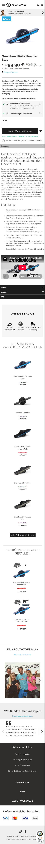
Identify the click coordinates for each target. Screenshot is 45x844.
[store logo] (16, 5)
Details (3, 288)
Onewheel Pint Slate (22, 413)
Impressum (10, 836)
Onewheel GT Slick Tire (22, 483)
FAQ (2, 297)
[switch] (40, 840)
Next (39, 680)
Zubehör (4, 292)
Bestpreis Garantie (11, 72)
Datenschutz (24, 836)
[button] (16, 51)
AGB (16, 836)
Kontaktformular (24, 765)
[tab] (22, 146)
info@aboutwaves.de (24, 760)
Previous (5, 680)
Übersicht (5, 146)
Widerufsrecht (33, 836)
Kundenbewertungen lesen (22, 716)
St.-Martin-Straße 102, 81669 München (22, 771)
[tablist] (22, 782)
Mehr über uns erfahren (22, 654)
